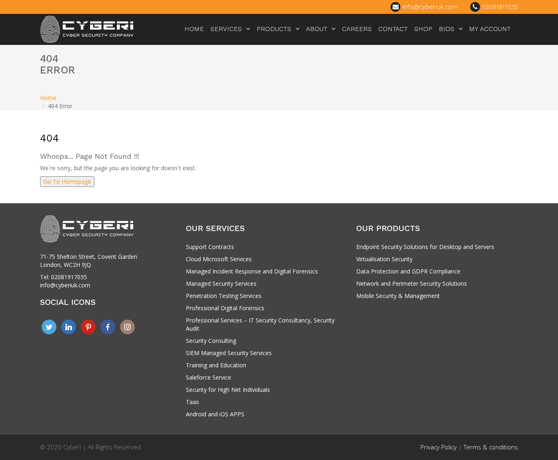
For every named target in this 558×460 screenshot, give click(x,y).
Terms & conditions (491, 447)
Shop (423, 29)
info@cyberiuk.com (429, 7)
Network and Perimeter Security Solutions (411, 283)
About (316, 29)
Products (274, 29)
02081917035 (499, 7)
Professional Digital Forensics (225, 308)
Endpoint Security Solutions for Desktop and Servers (425, 247)
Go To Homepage (67, 181)
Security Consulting (211, 340)
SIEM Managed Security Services (229, 353)
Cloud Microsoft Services (219, 259)
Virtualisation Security (384, 259)
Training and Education (216, 365)
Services (226, 29)
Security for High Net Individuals (228, 389)
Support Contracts (210, 247)
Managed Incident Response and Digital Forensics (252, 271)
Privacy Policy (438, 447)
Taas (192, 402)
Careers (357, 29)
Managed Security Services (221, 283)
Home (194, 29)
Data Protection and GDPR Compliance (408, 271)
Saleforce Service (208, 377)
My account (490, 29)
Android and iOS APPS (215, 414)
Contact (393, 29)
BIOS (446, 29)
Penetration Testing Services (223, 296)
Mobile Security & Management (398, 296)
